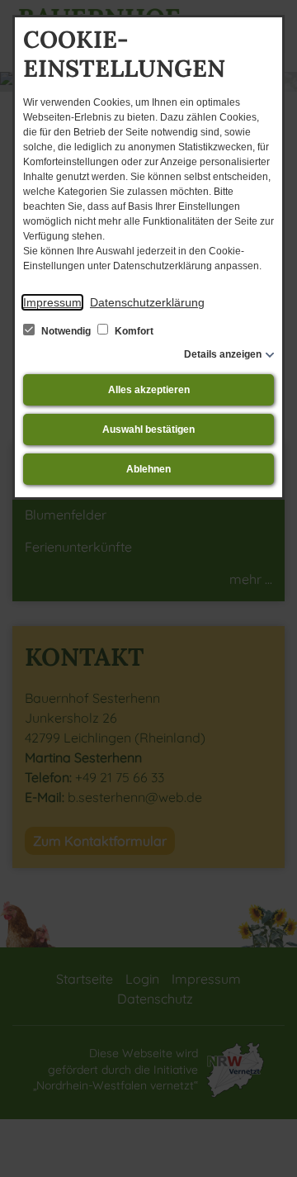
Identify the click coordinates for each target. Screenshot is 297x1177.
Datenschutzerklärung (147, 302)
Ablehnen (148, 469)
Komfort (132, 331)
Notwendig (66, 331)
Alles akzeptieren (149, 390)
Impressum (52, 302)
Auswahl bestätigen (148, 429)
